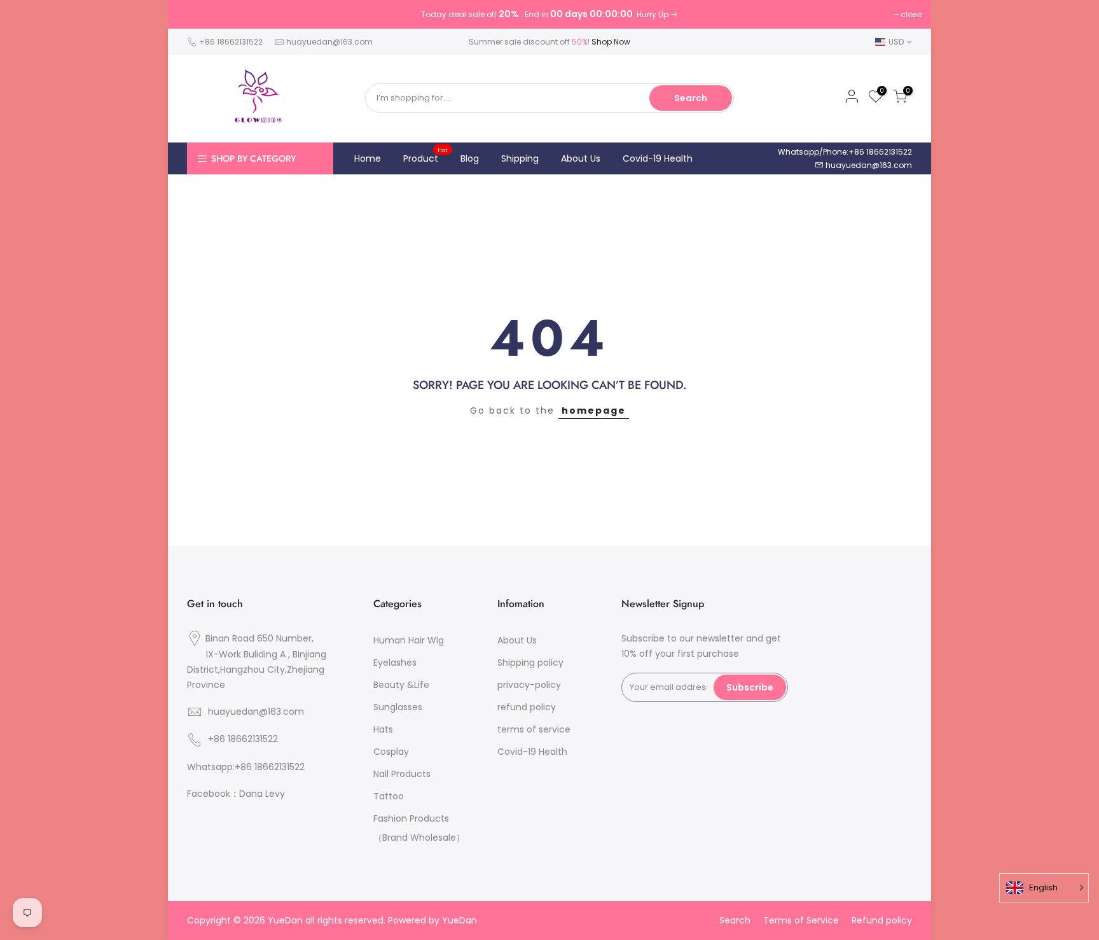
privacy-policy (529, 684)
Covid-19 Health (658, 158)
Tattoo (388, 796)
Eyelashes (395, 662)
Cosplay (391, 751)
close (911, 14)
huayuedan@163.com (329, 41)
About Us (580, 158)
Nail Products (402, 774)
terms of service (533, 729)
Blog (469, 158)
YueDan (459, 920)
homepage (594, 410)
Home (367, 158)
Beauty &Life (401, 684)
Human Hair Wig (408, 640)
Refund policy (882, 920)
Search (690, 98)
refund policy (526, 707)
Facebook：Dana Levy (236, 793)
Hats (383, 729)
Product (425, 155)
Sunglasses (397, 707)
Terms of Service (801, 920)
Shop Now (610, 41)
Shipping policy (530, 662)
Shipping (520, 158)
